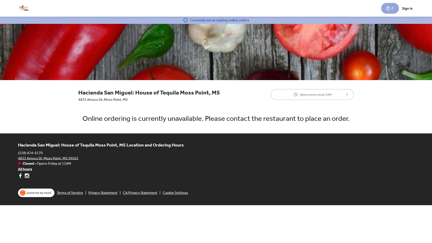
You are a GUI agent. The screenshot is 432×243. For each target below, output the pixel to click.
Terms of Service (70, 193)
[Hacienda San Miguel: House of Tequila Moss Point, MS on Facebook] (21, 176)
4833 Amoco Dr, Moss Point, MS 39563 (48, 158)
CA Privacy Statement (140, 193)
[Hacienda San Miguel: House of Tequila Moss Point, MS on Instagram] (26, 176)
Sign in (407, 8)
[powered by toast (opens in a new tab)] (36, 193)
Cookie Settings (175, 193)
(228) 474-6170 (30, 153)
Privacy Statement (102, 193)
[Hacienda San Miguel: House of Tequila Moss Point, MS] (24, 8)
